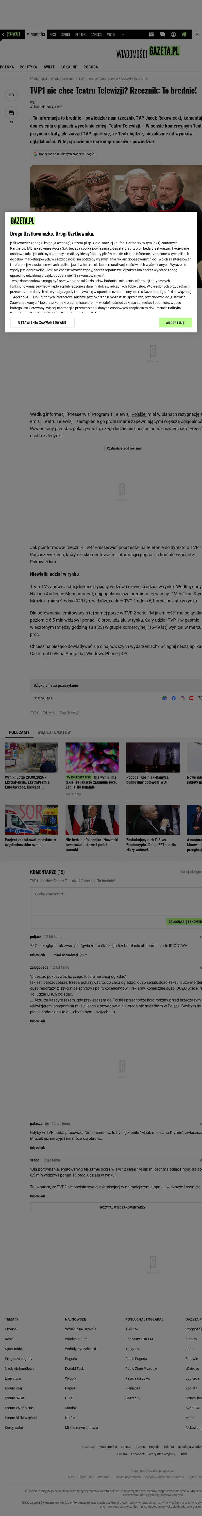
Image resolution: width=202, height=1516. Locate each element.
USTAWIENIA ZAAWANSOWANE (42, 322)
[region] (101, 272)
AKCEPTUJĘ (175, 323)
